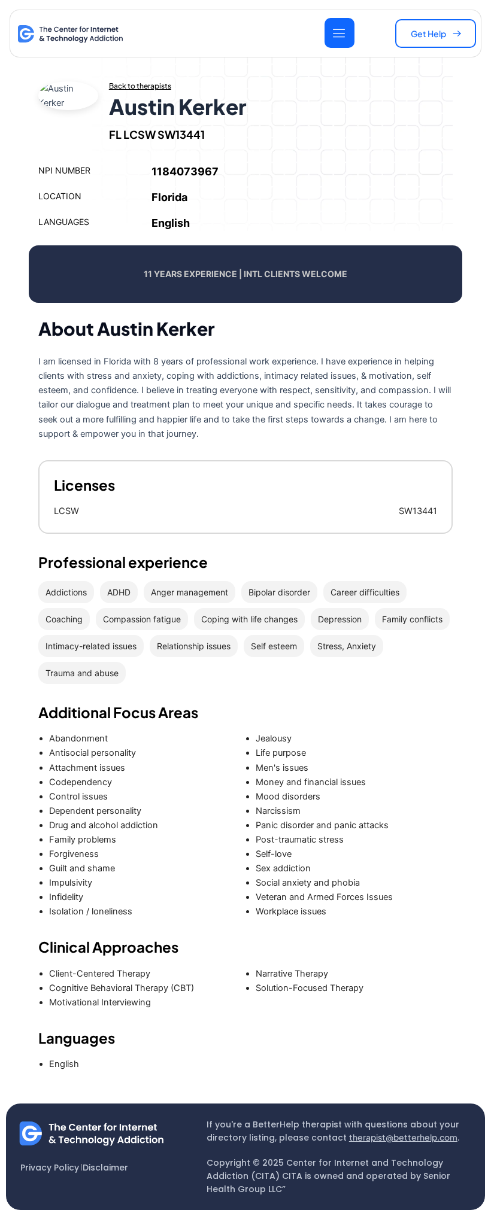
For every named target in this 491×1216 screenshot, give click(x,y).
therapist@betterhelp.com (403, 1137)
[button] (435, 33)
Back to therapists (140, 85)
